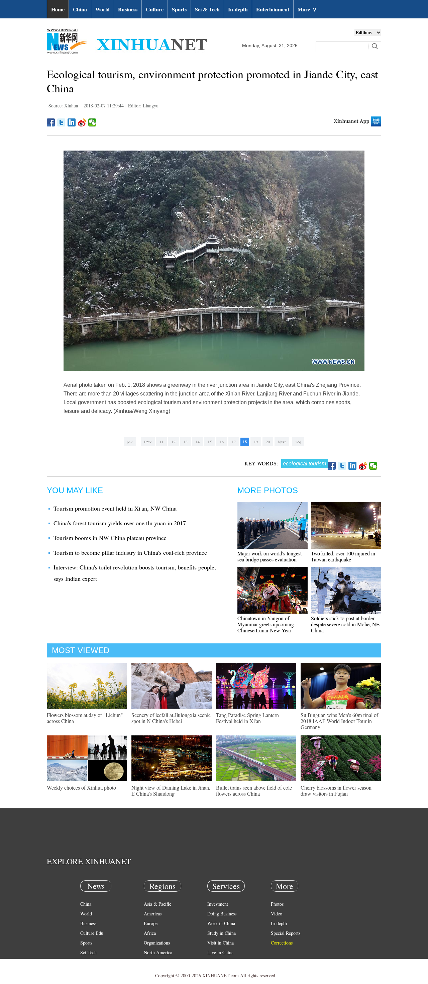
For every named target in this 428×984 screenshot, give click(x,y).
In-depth (238, 9)
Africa (150, 933)
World (102, 9)
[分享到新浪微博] (82, 122)
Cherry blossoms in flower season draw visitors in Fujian (336, 790)
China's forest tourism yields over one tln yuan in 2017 (120, 523)
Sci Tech (88, 952)
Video (276, 913)
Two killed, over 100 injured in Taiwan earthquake (343, 556)
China (80, 9)
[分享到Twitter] (61, 122)
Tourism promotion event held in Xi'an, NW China (115, 508)
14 (198, 441)
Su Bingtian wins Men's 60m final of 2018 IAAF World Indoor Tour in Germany (339, 720)
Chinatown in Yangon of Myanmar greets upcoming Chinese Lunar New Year (265, 624)
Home (58, 9)
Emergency (218, 962)
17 (234, 441)
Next (282, 441)
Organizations (157, 943)
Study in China (221, 933)
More (307, 9)
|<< (130, 441)
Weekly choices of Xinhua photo (81, 787)
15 (210, 441)
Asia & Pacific (157, 904)
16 (222, 441)
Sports (179, 9)
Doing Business (221, 913)
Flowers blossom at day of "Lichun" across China (85, 717)
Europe (150, 923)
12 (174, 441)
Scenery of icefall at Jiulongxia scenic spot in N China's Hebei (171, 717)
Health (86, 962)
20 (268, 441)
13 (186, 441)
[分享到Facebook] (51, 122)
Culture (155, 9)
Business (127, 9)
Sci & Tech (207, 9)
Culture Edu (91, 933)
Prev (147, 441)
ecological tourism (304, 463)
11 (161, 441)
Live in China (220, 952)
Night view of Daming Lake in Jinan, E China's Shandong (170, 790)
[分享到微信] (92, 122)
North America (158, 952)
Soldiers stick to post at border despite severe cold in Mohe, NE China (345, 624)
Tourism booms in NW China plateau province (110, 538)
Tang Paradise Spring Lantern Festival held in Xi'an (247, 717)
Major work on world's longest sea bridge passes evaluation (269, 556)
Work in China (221, 923)
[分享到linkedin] (72, 122)
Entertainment (272, 9)
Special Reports (285, 933)
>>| (298, 441)
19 (256, 441)
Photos (277, 904)
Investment (217, 904)
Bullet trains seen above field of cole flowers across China (254, 790)
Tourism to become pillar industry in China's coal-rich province (130, 552)
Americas (153, 913)
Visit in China (220, 943)
